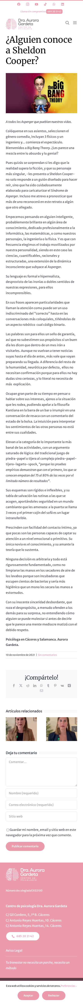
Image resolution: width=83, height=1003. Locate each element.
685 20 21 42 (54, 11)
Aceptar (28, 995)
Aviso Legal (14, 950)
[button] (9, 729)
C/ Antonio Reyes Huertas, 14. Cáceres (34, 926)
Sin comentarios (47, 655)
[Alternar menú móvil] (75, 23)
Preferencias (68, 986)
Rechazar (53, 995)
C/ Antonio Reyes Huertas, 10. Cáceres (34, 920)
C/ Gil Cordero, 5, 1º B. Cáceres (28, 915)
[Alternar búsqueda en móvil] (67, 23)
